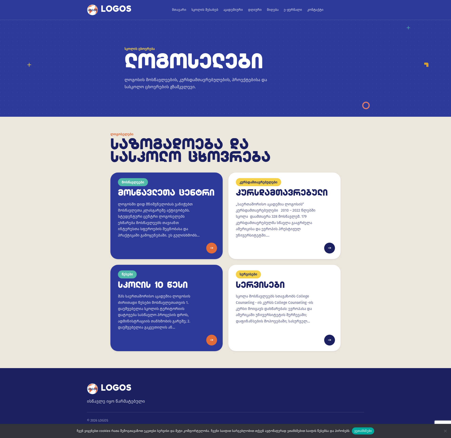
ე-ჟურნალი (293, 10)
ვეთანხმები (363, 431)
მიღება (273, 10)
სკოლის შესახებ (204, 10)
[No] (445, 431)
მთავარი (179, 10)
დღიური (255, 10)
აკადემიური (233, 10)
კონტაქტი (315, 10)
